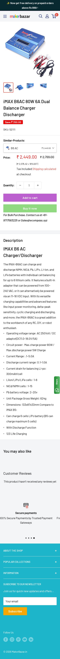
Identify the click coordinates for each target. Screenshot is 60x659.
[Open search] (40, 16)
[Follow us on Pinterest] (18, 639)
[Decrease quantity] (20, 185)
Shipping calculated (44, 168)
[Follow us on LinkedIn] (31, 639)
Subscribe (15, 611)
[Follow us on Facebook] (5, 639)
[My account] (47, 16)
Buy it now (30, 208)
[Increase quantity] (37, 185)
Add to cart (30, 198)
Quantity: (8, 185)
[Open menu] (5, 16)
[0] (54, 16)
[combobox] (30, 148)
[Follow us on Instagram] (12, 639)
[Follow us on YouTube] (24, 639)
